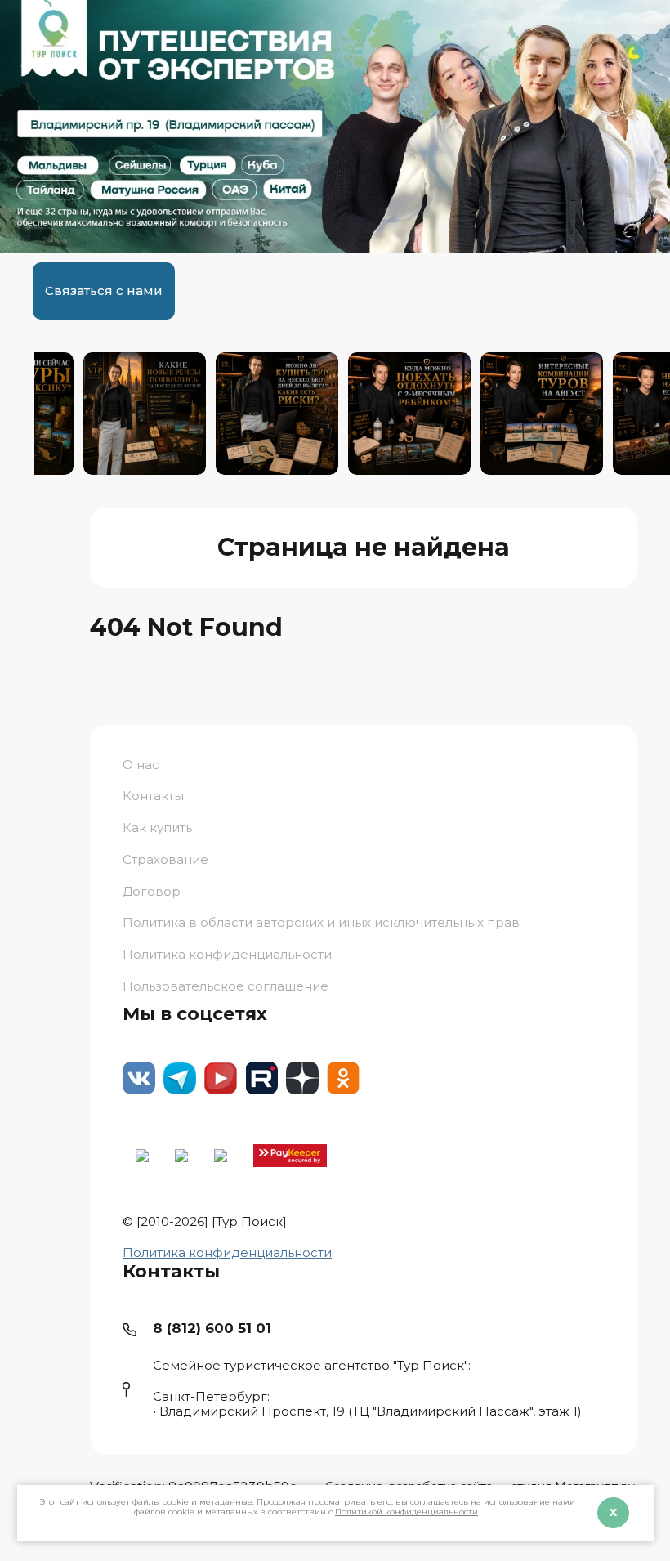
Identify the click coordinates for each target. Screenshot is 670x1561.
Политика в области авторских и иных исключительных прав (321, 922)
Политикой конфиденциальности (406, 1511)
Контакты (153, 795)
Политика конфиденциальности (227, 1252)
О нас (141, 765)
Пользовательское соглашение (225, 986)
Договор (152, 891)
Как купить (157, 827)
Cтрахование (165, 859)
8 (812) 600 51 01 (212, 1328)
